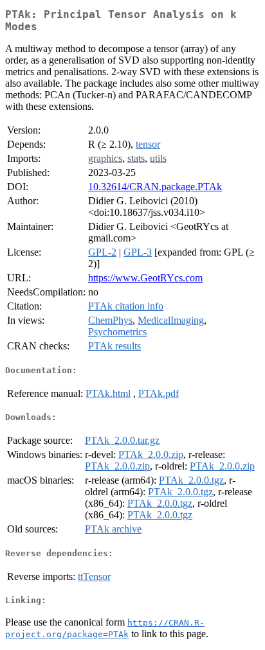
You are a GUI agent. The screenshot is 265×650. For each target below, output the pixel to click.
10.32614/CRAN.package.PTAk (155, 186)
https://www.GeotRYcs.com (145, 277)
